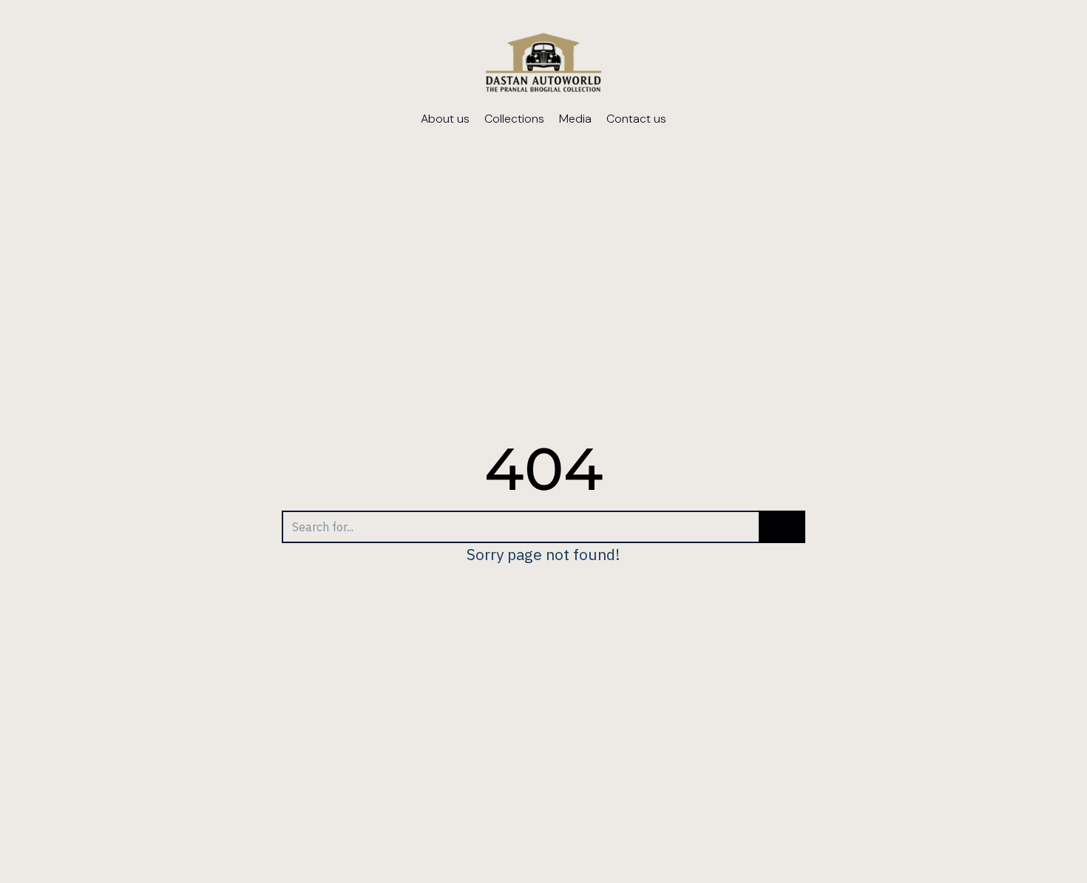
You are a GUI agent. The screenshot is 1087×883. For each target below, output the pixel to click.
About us (445, 118)
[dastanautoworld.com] (544, 65)
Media (575, 118)
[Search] (782, 527)
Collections (514, 118)
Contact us (636, 118)
